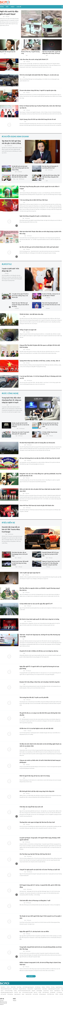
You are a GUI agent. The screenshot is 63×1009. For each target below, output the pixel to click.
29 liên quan (27, 592)
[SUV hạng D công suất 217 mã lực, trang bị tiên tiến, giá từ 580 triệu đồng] (9, 890)
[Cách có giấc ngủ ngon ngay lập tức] (9, 578)
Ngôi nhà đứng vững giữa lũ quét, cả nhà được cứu (35, 216)
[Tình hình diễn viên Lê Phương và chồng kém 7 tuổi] (9, 906)
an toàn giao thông (8, 990)
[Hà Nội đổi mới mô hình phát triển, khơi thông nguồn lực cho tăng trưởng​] (6, 168)
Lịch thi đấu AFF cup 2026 (27, 992)
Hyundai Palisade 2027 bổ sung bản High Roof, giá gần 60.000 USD (50, 554)
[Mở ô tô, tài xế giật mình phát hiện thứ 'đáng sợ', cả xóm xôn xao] (9, 80)
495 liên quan (29, 856)
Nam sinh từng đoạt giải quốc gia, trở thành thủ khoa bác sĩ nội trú (51, 304)
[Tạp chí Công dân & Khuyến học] (43, 428)
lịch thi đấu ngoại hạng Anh (28, 987)
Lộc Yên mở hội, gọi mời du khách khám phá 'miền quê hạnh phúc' (39, 247)
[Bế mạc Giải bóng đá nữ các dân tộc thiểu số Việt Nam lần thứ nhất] (9, 463)
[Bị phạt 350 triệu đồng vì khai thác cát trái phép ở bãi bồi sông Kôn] (9, 687)
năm (20, 992)
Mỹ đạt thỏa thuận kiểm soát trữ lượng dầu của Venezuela (37, 443)
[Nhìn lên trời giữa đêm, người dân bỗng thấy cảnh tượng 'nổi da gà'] (52, 44)
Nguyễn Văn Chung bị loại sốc (7, 51)
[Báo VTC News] (23, 55)
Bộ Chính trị (3, 987)
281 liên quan (9, 145)
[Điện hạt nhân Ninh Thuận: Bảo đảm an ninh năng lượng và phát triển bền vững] (9, 237)
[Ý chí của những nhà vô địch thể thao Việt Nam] (9, 205)
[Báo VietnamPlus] (21, 121)
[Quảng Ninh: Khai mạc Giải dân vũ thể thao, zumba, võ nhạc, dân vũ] (9, 366)
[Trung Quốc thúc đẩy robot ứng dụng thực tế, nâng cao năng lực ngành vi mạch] (42, 408)
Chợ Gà (51, 990)
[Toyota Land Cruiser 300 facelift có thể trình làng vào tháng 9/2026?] (6, 564)
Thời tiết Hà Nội (45, 992)
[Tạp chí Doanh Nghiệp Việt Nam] (21, 889)
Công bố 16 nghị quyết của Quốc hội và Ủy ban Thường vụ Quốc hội (40, 869)
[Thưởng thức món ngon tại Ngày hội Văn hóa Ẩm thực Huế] (9, 827)
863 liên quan (29, 889)
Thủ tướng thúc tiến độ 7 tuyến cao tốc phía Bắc (34, 697)
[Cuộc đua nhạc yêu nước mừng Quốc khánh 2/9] (9, 65)
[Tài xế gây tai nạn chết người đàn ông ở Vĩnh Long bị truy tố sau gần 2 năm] (9, 921)
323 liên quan (29, 235)
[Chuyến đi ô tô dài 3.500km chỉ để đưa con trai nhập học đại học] (9, 656)
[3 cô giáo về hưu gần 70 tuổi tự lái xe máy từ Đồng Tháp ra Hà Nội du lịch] (6, 296)
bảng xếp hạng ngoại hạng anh (7, 992)
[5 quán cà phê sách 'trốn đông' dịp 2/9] (42, 279)
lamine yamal (46, 990)
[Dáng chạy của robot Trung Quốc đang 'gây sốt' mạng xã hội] (6, 434)
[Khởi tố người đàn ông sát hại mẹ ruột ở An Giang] (9, 781)
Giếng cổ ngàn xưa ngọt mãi (28, 330)
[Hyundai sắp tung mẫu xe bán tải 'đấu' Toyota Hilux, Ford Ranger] (42, 537)
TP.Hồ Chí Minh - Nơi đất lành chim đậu (31, 314)
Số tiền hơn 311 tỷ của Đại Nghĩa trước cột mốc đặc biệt (36, 728)
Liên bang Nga (10, 994)
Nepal (23, 994)
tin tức (8, 987)
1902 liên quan (21, 179)
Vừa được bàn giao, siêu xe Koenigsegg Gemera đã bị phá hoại (20, 554)
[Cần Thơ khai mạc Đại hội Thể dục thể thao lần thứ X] (9, 859)
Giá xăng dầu (52, 992)
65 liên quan (20, 171)
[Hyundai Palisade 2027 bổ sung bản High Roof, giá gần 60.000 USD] (36, 555)
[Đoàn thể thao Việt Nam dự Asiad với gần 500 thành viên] (9, 511)
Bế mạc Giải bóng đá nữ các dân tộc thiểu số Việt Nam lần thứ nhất (40, 458)
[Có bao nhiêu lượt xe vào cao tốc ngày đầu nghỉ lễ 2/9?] (9, 609)
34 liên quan (29, 460)
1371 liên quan (28, 670)
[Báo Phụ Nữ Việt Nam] (22, 748)
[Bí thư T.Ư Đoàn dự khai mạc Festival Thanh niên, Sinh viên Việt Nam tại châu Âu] (9, 111)
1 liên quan (7, 16)
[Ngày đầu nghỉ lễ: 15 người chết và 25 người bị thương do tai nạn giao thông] (9, 672)
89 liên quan (29, 920)
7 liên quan (28, 249)
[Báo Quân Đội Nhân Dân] (21, 460)
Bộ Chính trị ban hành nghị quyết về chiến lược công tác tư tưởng (39, 619)
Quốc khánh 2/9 (57, 990)
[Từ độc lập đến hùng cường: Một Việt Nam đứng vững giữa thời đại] (36, 177)
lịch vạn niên (35, 994)
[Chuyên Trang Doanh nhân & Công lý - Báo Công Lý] (43, 557)
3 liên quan (28, 793)
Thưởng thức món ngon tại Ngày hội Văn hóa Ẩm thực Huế (37, 822)
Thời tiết (16, 992)
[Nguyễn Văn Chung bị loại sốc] (9, 44)
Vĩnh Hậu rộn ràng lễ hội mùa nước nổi (31, 807)
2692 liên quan (29, 380)
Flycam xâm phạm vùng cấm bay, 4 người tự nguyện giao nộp (38, 90)
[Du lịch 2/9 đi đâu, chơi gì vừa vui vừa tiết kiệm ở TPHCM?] (36, 296)
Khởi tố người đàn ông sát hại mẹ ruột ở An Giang (35, 776)
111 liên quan (29, 621)
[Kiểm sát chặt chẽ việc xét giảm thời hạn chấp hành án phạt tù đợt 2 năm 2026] (9, 494)
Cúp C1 (2, 990)
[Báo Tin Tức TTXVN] (13, 171)
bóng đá (33, 990)
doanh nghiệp (39, 990)
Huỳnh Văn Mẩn (28, 994)
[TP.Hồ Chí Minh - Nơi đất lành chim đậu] (9, 319)
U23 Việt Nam (37, 987)
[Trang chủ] (5, 2)
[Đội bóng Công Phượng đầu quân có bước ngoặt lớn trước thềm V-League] (9, 192)
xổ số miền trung (50, 994)
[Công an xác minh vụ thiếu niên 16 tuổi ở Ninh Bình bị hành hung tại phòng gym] (9, 765)
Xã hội (40, 992)
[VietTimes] (21, 951)
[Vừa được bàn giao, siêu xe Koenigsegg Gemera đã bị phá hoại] (6, 555)
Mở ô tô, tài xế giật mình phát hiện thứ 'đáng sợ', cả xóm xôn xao (39, 75)
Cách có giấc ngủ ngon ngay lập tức (30, 573)
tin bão (15, 990)
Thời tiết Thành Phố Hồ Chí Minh (24, 990)
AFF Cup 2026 (3, 994)
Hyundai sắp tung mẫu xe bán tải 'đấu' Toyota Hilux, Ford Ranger (11, 529)
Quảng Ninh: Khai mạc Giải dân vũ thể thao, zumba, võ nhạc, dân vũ (40, 361)
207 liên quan (28, 902)
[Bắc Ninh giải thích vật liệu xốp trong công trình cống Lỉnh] (9, 796)
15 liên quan (48, 297)
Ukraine (43, 987)
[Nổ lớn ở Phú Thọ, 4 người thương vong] (31, 44)
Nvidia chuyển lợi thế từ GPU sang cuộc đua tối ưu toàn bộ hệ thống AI (20, 425)
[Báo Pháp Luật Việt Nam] (21, 670)
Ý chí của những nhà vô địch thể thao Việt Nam (34, 200)
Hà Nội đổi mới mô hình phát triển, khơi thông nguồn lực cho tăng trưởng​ (20, 168)
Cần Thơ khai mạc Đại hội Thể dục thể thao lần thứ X (35, 854)
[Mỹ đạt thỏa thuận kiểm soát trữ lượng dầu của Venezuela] (9, 448)
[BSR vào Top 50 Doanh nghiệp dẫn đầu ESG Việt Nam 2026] (6, 177)
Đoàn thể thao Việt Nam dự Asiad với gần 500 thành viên (37, 505)
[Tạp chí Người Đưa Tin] (43, 55)
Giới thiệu (1, 1000)
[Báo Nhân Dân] (43, 180)
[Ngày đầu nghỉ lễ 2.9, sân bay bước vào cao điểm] (9, 937)
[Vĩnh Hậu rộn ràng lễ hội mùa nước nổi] (9, 812)
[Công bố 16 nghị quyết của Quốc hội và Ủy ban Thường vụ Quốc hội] (9, 875)
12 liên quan (28, 933)
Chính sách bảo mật (3, 1003)
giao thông (19, 987)
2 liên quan (51, 435)
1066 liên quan (10, 534)
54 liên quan (28, 349)
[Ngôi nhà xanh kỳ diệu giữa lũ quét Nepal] (41, 24)
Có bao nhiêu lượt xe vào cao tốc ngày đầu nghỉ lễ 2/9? (36, 604)
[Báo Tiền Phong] (1, 53)
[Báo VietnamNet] (13, 299)
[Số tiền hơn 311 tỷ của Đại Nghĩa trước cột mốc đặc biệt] (9, 734)
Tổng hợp (14, 1000)
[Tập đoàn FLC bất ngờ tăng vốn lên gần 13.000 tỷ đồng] (42, 151)
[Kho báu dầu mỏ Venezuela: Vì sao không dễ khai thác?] (36, 168)
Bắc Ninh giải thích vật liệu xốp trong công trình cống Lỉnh (37, 791)
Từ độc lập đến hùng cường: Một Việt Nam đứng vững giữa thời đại (51, 177)
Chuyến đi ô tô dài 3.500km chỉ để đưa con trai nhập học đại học (39, 651)
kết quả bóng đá (42, 994)
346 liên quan (27, 218)
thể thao (48, 987)
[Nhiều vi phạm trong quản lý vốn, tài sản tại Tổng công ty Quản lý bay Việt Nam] (9, 968)
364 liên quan (28, 507)
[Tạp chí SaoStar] (21, 730)
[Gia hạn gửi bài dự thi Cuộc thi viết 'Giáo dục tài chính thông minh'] (36, 425)
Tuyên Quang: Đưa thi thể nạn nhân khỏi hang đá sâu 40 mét (38, 119)
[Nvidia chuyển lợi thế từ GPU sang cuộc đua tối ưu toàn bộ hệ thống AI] (6, 425)
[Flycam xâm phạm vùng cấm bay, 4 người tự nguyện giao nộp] (9, 96)
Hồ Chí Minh (13, 987)
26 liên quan (20, 435)
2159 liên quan (22, 428)
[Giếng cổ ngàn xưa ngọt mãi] (9, 335)
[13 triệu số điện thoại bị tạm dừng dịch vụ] (36, 434)
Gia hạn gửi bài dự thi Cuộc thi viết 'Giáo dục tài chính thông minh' (50, 425)
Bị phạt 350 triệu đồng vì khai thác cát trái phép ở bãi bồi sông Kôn (40, 682)
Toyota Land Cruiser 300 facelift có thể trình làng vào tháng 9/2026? (20, 563)
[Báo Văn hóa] (21, 92)
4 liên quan (27, 493)
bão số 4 (35, 992)
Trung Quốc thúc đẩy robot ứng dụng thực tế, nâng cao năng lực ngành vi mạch (11, 400)
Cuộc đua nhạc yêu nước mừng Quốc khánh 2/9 (34, 59)
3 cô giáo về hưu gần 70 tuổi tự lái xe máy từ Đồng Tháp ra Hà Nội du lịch (20, 295)
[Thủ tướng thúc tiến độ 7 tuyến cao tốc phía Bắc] (9, 703)
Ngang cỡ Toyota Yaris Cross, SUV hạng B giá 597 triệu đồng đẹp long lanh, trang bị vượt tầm (51, 563)
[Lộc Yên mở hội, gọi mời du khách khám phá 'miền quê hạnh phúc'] (9, 252)
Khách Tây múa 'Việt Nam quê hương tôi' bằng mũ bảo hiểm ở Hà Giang (20, 304)
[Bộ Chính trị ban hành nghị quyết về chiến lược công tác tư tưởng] (9, 624)
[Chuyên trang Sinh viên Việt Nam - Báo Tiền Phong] (13, 435)
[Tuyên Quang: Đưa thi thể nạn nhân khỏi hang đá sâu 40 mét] (9, 124)
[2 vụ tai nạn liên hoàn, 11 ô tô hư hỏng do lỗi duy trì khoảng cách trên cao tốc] (9, 381)
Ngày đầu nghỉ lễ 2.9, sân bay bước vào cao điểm (34, 931)
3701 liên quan (29, 871)
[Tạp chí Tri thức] (1, 16)
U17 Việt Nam (59, 992)
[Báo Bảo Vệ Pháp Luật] (21, 493)
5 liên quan (28, 61)
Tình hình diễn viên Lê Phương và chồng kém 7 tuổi (35, 900)
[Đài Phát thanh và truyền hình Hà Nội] (43, 435)
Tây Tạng (52, 987)
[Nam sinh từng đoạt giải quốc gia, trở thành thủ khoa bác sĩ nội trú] (36, 305)
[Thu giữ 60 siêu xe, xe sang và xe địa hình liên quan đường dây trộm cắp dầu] (9, 718)
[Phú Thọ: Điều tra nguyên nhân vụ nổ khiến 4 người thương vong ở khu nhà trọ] (9, 593)
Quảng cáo (2, 1004)
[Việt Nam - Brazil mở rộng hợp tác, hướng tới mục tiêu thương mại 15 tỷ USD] (9, 640)
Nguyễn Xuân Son (59, 987)
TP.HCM (56, 994)
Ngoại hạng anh (17, 994)
